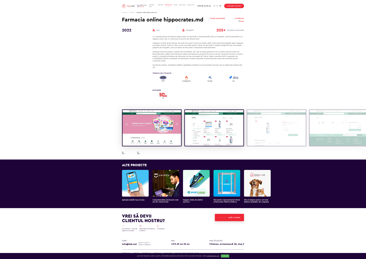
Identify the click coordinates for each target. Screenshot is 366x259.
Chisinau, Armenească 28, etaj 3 (226, 244)
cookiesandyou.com (213, 256)
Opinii (176, 5)
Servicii (160, 5)
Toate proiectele (217, 18)
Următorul (239, 18)
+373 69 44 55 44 (180, 244)
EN (214, 5)
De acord (225, 256)
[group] (152, 127)
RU (217, 5)
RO (220, 5)
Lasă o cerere (234, 217)
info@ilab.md (129, 244)
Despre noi (151, 5)
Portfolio (168, 5)
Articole (182, 5)
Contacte (190, 5)
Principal (124, 12)
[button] (123, 153)
